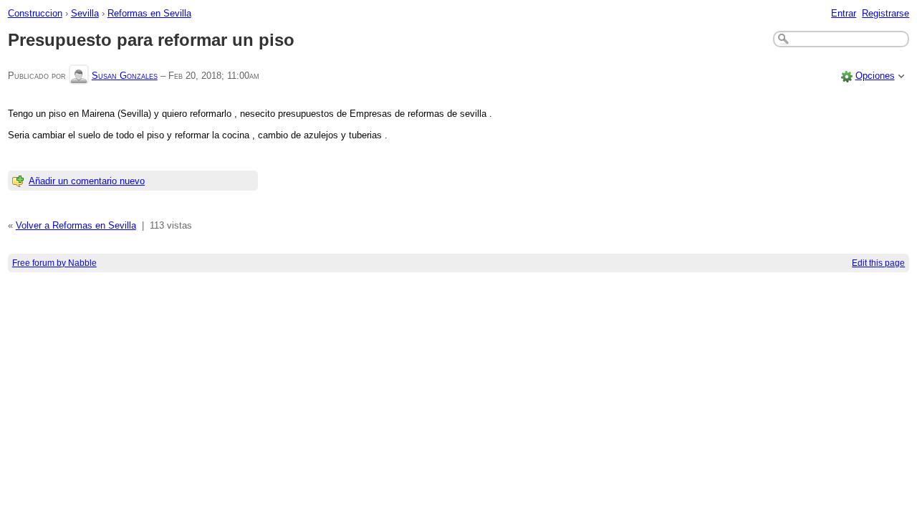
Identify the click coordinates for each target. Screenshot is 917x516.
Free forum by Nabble (54, 263)
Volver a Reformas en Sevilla (76, 225)
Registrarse (885, 13)
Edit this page (878, 263)
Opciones (875, 75)
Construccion (35, 13)
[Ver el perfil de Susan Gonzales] (79, 75)
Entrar (843, 13)
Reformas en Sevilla (149, 13)
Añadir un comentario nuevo (87, 181)
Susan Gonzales (125, 75)
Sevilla (85, 13)
